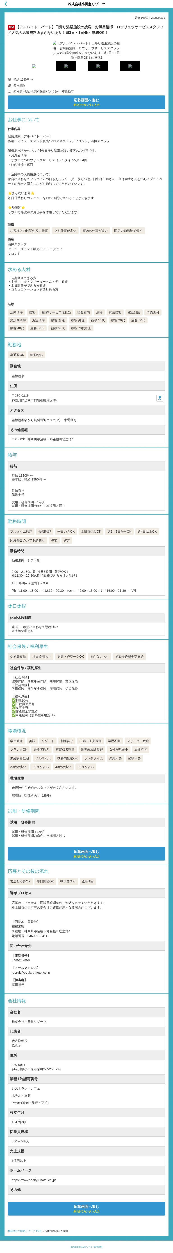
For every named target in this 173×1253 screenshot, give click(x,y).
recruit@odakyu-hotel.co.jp (31, 972)
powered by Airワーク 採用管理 (86, 1247)
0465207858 (21, 960)
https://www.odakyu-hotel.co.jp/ (34, 1180)
